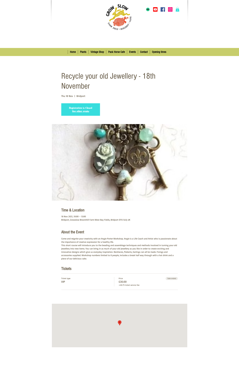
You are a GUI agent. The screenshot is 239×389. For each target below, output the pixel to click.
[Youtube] (155, 9)
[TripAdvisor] (148, 9)
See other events (80, 111)
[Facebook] (163, 9)
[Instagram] (170, 9)
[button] (177, 9)
